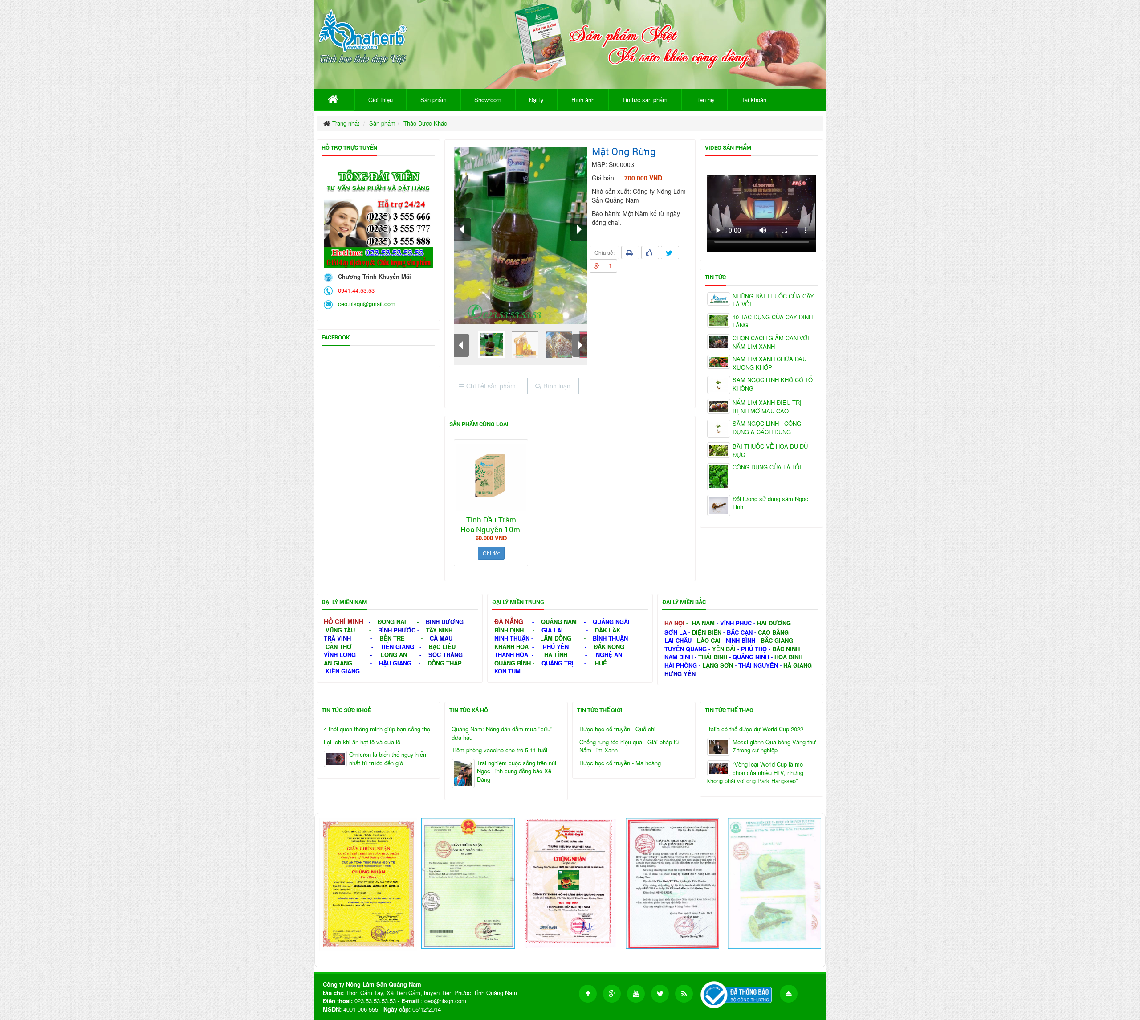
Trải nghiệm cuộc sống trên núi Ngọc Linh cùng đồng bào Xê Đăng (516, 771)
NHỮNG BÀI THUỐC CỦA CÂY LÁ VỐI (773, 300)
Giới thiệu (380, 99)
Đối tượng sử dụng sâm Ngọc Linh (770, 503)
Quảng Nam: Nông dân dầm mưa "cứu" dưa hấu (502, 733)
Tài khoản (753, 99)
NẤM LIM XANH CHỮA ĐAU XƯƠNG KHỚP (769, 363)
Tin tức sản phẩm (645, 99)
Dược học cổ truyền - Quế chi (617, 729)
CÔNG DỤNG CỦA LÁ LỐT (767, 467)
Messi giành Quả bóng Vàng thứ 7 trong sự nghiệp (774, 746)
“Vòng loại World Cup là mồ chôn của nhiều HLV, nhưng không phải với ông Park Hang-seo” (755, 772)
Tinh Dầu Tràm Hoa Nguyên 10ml (491, 524)
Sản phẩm (433, 99)
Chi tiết (491, 553)
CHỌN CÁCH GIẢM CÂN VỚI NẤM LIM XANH (771, 342)
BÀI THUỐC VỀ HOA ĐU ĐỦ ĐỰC (770, 450)
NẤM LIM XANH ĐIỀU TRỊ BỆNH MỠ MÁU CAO (767, 407)
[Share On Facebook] (650, 252)
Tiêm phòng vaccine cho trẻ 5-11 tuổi (499, 750)
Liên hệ (704, 99)
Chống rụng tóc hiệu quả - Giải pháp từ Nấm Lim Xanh (629, 746)
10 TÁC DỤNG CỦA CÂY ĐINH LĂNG (773, 321)
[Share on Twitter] (670, 252)
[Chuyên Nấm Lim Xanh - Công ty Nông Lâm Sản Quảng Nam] (362, 35)
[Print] (630, 252)
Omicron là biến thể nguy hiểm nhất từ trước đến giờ (388, 759)
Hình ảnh (582, 99)
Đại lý (536, 99)
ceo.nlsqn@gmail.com (364, 303)
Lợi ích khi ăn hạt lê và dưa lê (362, 742)
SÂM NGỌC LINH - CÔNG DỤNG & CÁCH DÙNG (767, 428)
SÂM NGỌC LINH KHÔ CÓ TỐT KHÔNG (774, 384)
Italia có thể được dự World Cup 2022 (755, 729)
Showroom (487, 99)
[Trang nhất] (334, 99)
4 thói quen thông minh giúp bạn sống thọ (377, 729)
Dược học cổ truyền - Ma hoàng (620, 763)
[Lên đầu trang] (789, 994)
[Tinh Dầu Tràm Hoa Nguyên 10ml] (491, 477)
